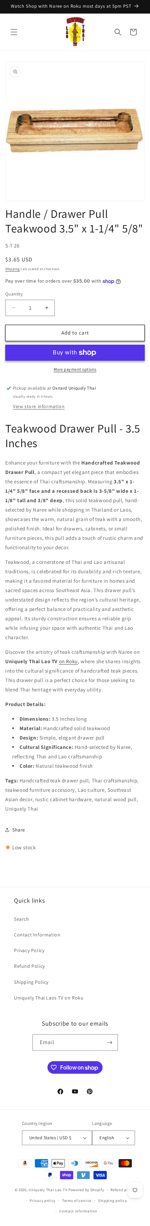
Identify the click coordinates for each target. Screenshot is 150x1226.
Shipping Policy (31, 982)
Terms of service (76, 1200)
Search (21, 919)
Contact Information (37, 935)
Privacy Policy (29, 950)
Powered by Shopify (86, 1189)
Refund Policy (29, 966)
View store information (39, 406)
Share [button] (18, 830)
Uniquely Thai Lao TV (48, 1189)
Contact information (78, 1211)
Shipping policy (112, 1200)
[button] (14, 32)
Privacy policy (42, 1200)
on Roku (68, 661)
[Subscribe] (110, 1042)
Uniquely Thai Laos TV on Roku (48, 998)
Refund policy (123, 1189)
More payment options (75, 369)
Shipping (12, 269)
